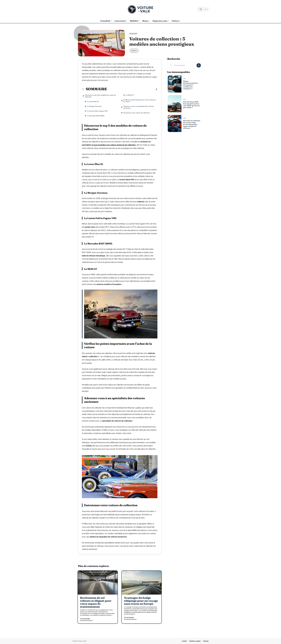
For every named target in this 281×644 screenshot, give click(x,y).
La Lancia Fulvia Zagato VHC (97, 111)
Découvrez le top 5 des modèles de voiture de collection (100, 96)
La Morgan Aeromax (94, 106)
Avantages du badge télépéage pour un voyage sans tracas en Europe (141, 600)
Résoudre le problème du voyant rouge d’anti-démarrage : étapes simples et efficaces (191, 124)
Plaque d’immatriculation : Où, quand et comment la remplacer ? (190, 85)
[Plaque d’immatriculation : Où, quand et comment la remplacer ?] (174, 84)
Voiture (134, 50)
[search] (201, 9)
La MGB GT (129, 95)
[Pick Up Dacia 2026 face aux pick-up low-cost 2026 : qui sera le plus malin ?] (174, 103)
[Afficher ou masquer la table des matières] (132, 89)
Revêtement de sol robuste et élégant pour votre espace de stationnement (95, 602)
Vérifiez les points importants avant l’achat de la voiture (139, 101)
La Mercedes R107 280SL (96, 116)
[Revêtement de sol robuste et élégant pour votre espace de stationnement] (98, 583)
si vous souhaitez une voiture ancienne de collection (114, 145)
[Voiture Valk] (140, 9)
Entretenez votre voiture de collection (136, 113)
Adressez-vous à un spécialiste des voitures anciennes (138, 107)
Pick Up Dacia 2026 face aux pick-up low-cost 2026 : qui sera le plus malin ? (191, 104)
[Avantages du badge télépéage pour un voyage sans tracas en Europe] (141, 583)
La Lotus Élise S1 (93, 102)
